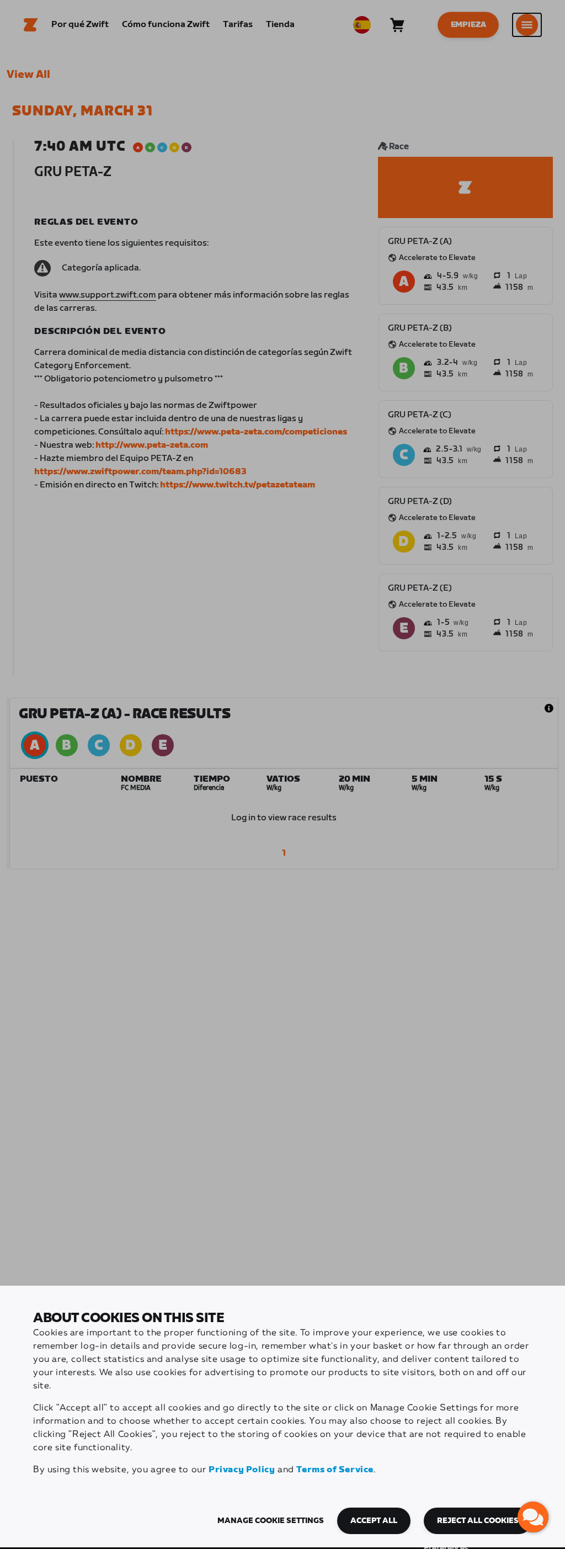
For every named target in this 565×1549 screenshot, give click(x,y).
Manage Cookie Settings (270, 1521)
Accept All (373, 1521)
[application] (533, 1517)
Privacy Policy (242, 1470)
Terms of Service (335, 1470)
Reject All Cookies (478, 1521)
